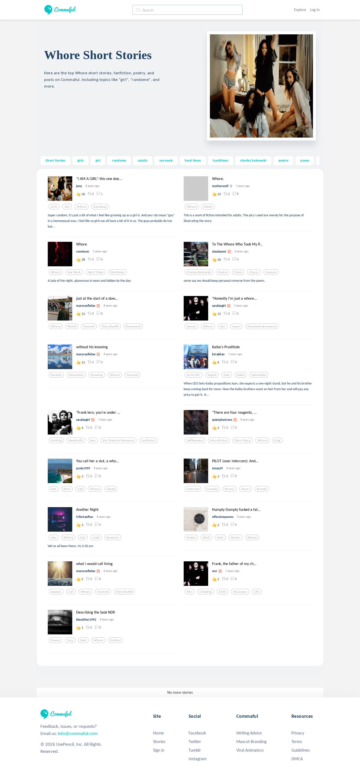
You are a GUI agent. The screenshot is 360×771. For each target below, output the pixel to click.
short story (243, 440)
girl (98, 160)
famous (271, 272)
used (96, 537)
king (277, 440)
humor (229, 489)
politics (115, 640)
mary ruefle (110, 326)
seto (227, 375)
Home (158, 733)
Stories (159, 741)
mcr (223, 326)
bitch (67, 489)
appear (56, 591)
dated (111, 489)
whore (81, 206)
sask (83, 640)
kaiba (240, 375)
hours (245, 489)
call (80, 489)
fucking (56, 440)
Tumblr (195, 750)
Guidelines (300, 750)
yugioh (212, 375)
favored (89, 326)
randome (119, 160)
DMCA (297, 758)
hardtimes (220, 160)
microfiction (219, 440)
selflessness (195, 440)
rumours (113, 537)
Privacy (297, 733)
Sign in (158, 750)
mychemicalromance (261, 326)
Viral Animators (250, 750)
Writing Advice (249, 733)
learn (236, 326)
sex (53, 537)
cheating (206, 591)
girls (80, 160)
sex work (166, 160)
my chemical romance (118, 440)
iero (93, 440)
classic (254, 272)
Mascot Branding (251, 741)
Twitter (195, 741)
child (222, 591)
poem (304, 160)
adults (142, 160)
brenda (262, 489)
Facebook (197, 733)
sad (82, 537)
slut (53, 489)
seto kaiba (259, 375)
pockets (56, 375)
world (72, 326)
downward (133, 326)
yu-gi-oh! (193, 375)
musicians (240, 591)
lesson (191, 326)
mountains (76, 375)
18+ (256, 591)
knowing (97, 375)
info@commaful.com (77, 733)
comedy (212, 489)
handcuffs (76, 440)
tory (70, 640)
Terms (296, 741)
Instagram (197, 758)
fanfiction (148, 440)
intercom (193, 489)
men (220, 537)
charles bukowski (253, 160)
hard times (193, 160)
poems (191, 537)
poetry (283, 160)
